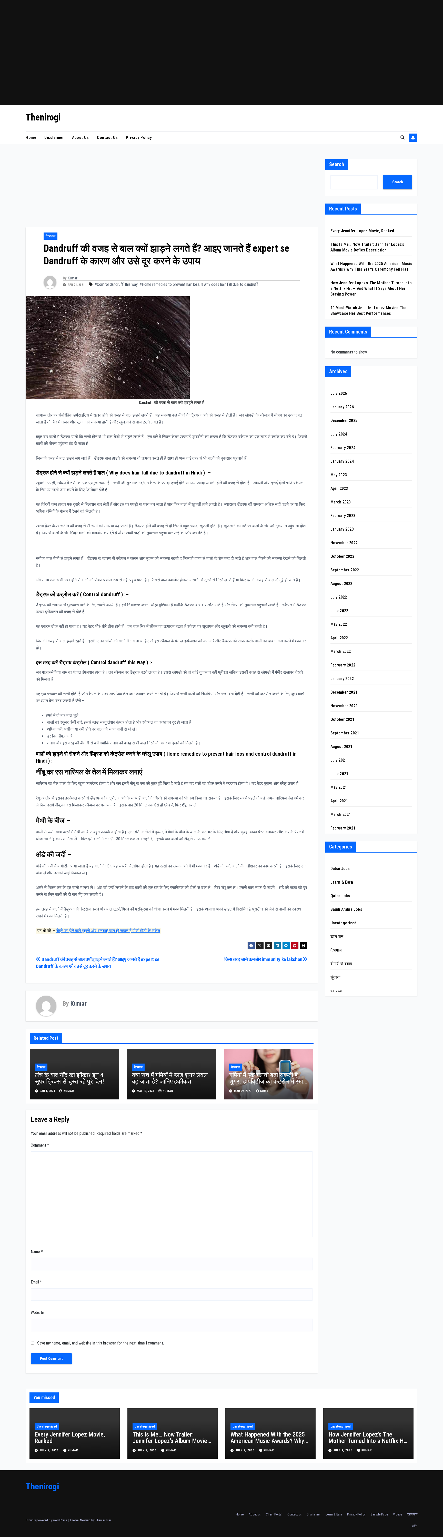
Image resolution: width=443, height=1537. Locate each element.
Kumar (72, 278)
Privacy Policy (139, 137)
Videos (397, 1514)
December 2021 (344, 692)
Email (36, 1282)
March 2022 (340, 651)
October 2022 (342, 556)
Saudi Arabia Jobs (346, 909)
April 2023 (339, 488)
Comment (40, 1145)
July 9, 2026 (49, 1450)
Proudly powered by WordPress (47, 1520)
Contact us (107, 137)
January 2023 (342, 529)
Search (336, 164)
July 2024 (338, 434)
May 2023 (338, 475)
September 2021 (344, 733)
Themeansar (103, 1520)
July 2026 (338, 393)
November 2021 (344, 706)
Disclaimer (54, 137)
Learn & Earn (341, 882)
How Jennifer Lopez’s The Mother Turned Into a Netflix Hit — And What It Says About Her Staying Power (371, 288)
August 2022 (341, 583)
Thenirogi (43, 117)
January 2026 (342, 407)
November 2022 (344, 543)
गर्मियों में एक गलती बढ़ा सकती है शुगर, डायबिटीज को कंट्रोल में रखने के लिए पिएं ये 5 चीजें (268, 1081)
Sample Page (379, 1514)
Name (37, 1251)
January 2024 (342, 461)
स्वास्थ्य (336, 991)
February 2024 (343, 448)
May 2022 (338, 624)
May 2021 (338, 787)
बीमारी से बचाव (341, 964)
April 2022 (339, 638)
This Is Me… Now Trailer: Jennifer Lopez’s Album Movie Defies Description (170, 1441)
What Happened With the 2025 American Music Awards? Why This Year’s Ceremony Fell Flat (267, 1441)
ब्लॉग (414, 1526)
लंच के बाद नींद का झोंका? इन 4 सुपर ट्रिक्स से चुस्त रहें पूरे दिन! (69, 1078)
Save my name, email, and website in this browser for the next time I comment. (100, 1343)
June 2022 (339, 611)
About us (80, 137)
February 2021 (343, 828)
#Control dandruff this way (116, 284)
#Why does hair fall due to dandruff (229, 284)
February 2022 (343, 665)
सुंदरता (335, 977)
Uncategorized (343, 923)
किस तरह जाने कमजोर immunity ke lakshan (263, 959)
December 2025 (344, 420)
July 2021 (338, 760)
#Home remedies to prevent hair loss (169, 284)
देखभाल (50, 236)
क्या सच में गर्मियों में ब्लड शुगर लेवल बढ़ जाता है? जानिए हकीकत (170, 1078)
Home (31, 137)
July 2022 (338, 597)
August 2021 (341, 746)
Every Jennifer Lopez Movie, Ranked (362, 230)
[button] (402, 137)
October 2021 (342, 719)
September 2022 (344, 570)
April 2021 (339, 801)
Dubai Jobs (340, 868)
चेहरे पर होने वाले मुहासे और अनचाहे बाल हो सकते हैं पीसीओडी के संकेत (108, 930)
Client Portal (274, 1514)
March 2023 (340, 502)
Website (37, 1312)
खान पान (337, 936)
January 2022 (342, 678)
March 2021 (340, 814)
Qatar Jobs (340, 896)
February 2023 (343, 515)
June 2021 (339, 774)
